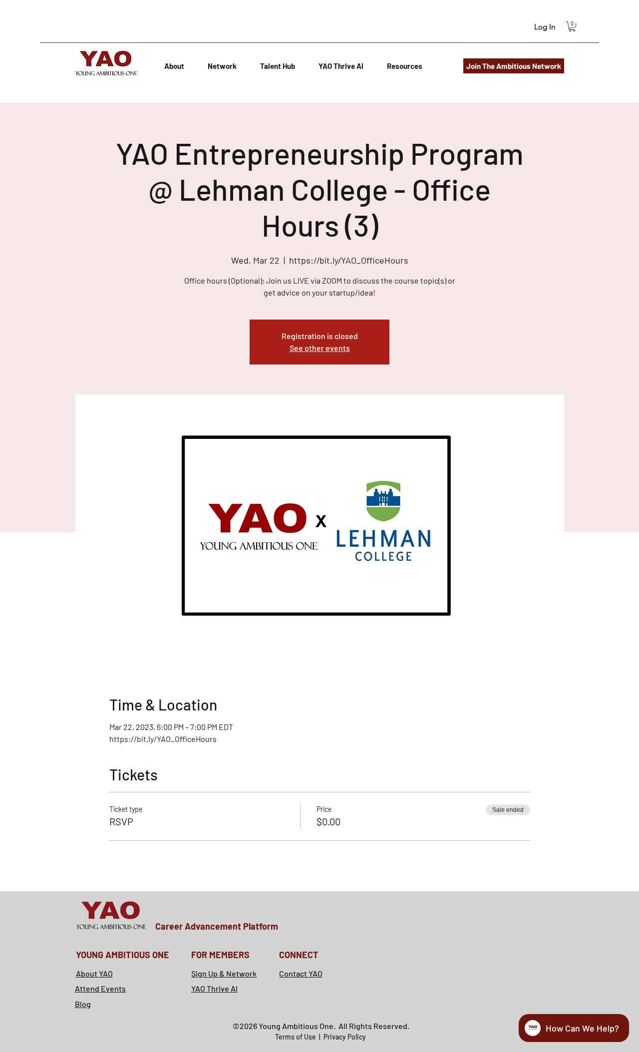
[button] (572, 26)
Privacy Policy (344, 1037)
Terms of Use (296, 1037)
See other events (320, 347)
